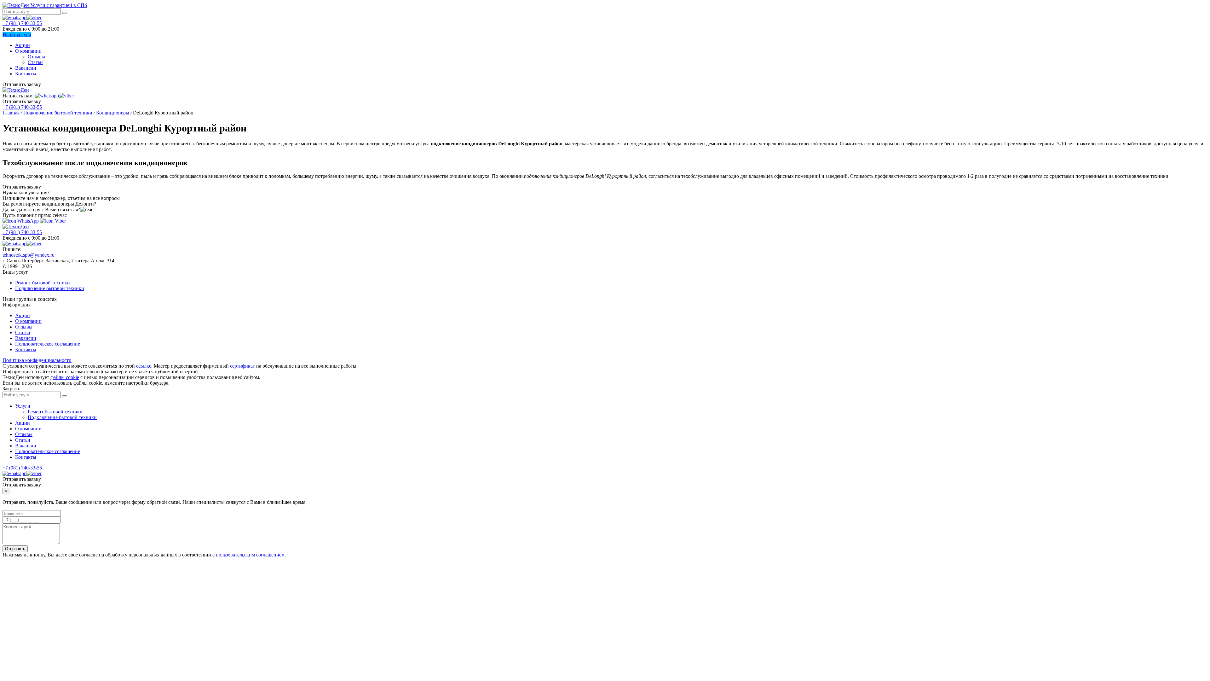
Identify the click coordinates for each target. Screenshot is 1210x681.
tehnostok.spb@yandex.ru (29, 255)
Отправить (15, 548)
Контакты (25, 73)
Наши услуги (17, 34)
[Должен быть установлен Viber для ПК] (34, 17)
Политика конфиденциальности (37, 360)
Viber (60, 221)
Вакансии (25, 68)
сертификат (242, 366)
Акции (22, 45)
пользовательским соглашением (250, 554)
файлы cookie (64, 377)
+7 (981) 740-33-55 (22, 23)
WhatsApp (28, 221)
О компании (28, 51)
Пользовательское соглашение (47, 343)
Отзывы (36, 56)
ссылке (143, 366)
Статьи (35, 62)
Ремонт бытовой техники (42, 282)
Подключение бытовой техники (49, 288)
